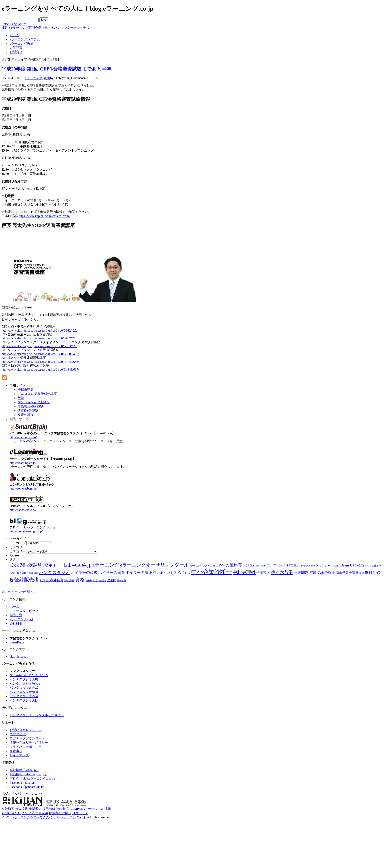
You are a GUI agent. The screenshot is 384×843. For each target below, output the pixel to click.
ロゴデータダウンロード (27, 738)
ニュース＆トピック (24, 611)
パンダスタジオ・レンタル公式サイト (37, 715)
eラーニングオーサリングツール (154, 564)
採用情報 (48, 809)
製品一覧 (16, 615)
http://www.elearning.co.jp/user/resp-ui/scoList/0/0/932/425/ (39, 330)
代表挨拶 (21, 809)
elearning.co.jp (19, 656)
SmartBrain (340, 565)
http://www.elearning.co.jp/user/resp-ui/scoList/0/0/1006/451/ (40, 354)
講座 (71, 580)
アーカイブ (18, 543)
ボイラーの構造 (111, 572)
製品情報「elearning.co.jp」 (28, 774)
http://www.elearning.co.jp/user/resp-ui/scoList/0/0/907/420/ (39, 338)
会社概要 (16, 623)
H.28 (246, 565)
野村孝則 (121, 580)
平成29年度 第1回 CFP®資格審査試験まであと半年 (56, 68)
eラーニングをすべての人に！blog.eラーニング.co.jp (49, 817)
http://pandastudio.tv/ (23, 510)
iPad (257, 566)
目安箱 (43, 813)
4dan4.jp (82, 564)
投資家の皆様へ (60, 813)
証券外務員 (54, 580)
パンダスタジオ (54, 572)
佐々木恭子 (282, 572)
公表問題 (301, 572)
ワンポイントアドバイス (171, 573)
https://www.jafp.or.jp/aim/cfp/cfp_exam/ (44, 216)
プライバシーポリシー (26, 746)
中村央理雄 (244, 572)
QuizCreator (323, 565)
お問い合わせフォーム (26, 730)
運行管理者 (100, 580)
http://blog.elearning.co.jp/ (26, 531)
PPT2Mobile (308, 565)
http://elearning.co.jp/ (23, 463)
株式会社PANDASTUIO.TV (29, 675)
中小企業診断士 (211, 572)
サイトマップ (19, 755)
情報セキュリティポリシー (29, 742)
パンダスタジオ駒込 (24, 696)
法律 (361, 573)
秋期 (43, 580)
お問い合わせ (11, 813)
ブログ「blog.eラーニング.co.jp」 (33, 778)
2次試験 (34, 564)
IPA (252, 565)
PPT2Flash (293, 565)
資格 (47, 78)
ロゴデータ (80, 813)
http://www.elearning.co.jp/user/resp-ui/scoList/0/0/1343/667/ (40, 369)
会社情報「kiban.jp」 (24, 770)
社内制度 (62, 809)
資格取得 (90, 580)
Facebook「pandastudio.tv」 (28, 787)
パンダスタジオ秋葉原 (26, 683)
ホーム (14, 606)
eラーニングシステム (201, 565)
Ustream (357, 565)
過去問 (111, 580)
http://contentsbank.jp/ (23, 488)
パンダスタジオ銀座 (24, 692)
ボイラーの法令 (139, 572)
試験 (66, 580)
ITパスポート (276, 565)
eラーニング (33, 78)
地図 (107, 809)
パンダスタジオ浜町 (24, 679)
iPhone (263, 565)
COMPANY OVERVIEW (87, 809)
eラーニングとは (21, 619)
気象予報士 (326, 573)
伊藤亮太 (263, 573)
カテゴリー (18, 551)
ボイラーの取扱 (84, 572)
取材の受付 (18, 734)
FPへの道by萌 (229, 565)
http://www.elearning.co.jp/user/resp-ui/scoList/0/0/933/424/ (39, 346)
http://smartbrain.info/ (23, 437)
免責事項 (16, 751)
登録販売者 (26, 579)
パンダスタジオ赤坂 (24, 687)
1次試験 (18, 564)
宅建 (313, 573)
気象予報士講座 (347, 572)
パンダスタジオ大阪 (24, 700)
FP (214, 566)
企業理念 (35, 809)
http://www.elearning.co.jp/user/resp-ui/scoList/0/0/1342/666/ (40, 361)
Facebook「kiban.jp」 (24, 782)
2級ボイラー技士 (57, 565)
